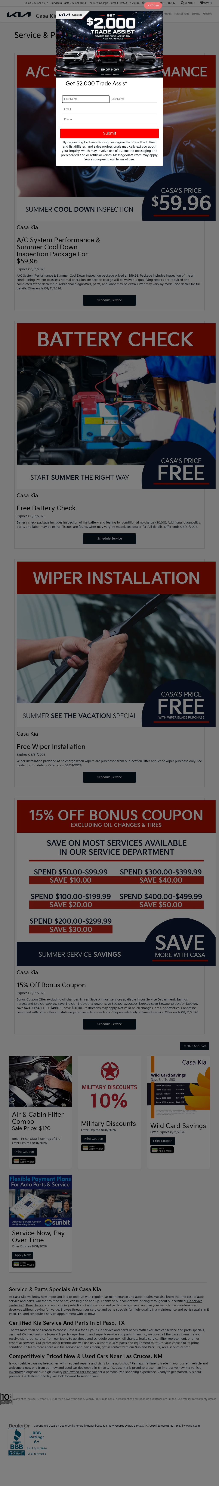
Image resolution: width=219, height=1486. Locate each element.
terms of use (125, 159)
